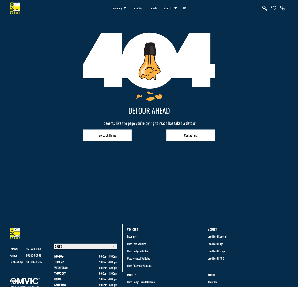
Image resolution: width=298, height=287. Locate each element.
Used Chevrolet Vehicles (139, 265)
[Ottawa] (282, 8)
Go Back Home (107, 135)
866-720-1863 (33, 249)
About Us (168, 8)
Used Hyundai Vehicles (138, 258)
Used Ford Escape (216, 251)
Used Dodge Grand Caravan (141, 282)
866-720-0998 (33, 255)
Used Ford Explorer (217, 236)
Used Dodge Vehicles (137, 251)
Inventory (117, 8)
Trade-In (153, 8)
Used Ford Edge (215, 244)
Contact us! (190, 135)
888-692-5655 (34, 262)
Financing (137, 8)
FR (184, 8)
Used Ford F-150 (216, 258)
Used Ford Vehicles (136, 244)
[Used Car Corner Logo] (15, 8)
